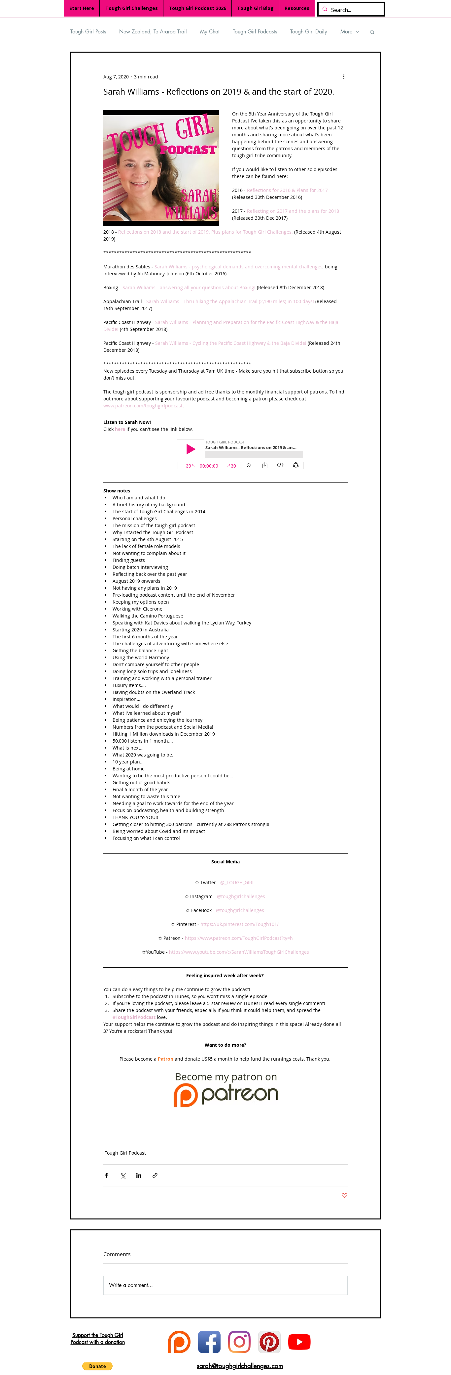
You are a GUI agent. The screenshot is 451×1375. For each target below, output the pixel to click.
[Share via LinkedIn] (139, 1175)
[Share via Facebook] (106, 1175)
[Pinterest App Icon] (269, 1342)
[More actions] (344, 76)
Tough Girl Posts (88, 31)
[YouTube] (299, 1342)
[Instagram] (239, 1342)
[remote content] (225, 455)
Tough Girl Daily (308, 31)
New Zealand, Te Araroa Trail (153, 31)
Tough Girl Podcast (125, 1153)
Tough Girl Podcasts (255, 31)
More (346, 31)
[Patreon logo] (179, 1342)
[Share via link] (155, 1175)
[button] (372, 31)
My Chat (210, 31)
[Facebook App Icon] (209, 1342)
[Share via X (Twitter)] (123, 1175)
